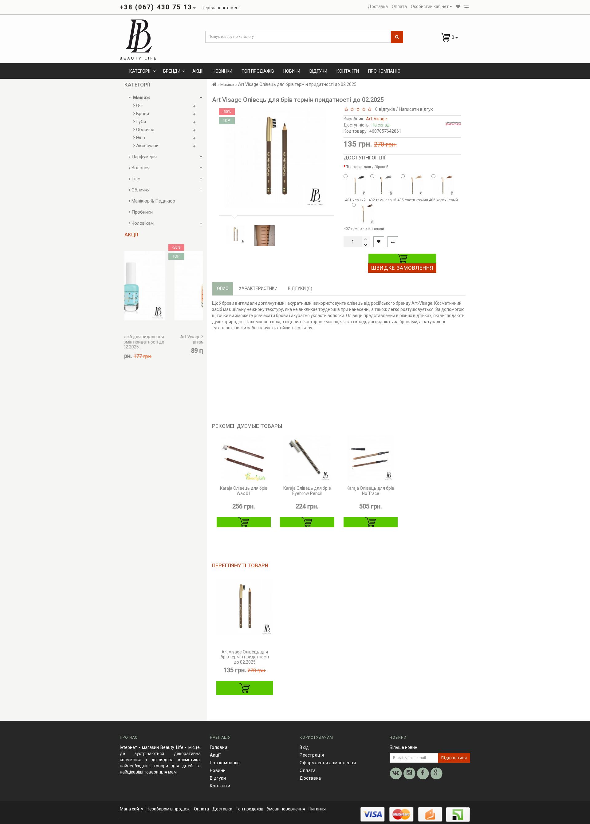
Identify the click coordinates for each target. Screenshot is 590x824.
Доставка (310, 778)
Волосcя (140, 168)
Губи (140, 121)
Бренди (171, 71)
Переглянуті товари (240, 565)
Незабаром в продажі (169, 808)
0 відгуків (384, 109)
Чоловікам (142, 223)
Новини (291, 71)
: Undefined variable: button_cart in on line (244, 688)
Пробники (141, 212)
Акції (197, 71)
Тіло (135, 179)
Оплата (308, 770)
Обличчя (144, 129)
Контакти (347, 71)
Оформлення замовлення (328, 762)
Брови (142, 113)
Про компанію (384, 71)
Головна (219, 747)
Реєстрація (312, 755)
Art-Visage (376, 118)
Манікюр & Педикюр (152, 201)
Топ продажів (258, 71)
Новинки (222, 71)
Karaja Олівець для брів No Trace (370, 491)
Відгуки (318, 71)
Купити (402, 258)
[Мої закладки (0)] (458, 6)
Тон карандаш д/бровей (367, 167)
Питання (317, 808)
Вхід (304, 747)
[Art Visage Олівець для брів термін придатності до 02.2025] (235, 234)
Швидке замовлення (402, 268)
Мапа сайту (131, 808)
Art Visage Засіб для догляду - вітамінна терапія (182, 339)
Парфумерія (143, 156)
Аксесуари (147, 145)
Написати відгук (416, 109)
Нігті (140, 137)
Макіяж (141, 97)
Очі (139, 105)
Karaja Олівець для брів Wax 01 (244, 491)
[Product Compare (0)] (466, 6)
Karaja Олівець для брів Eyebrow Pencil (307, 491)
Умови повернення (286, 808)
